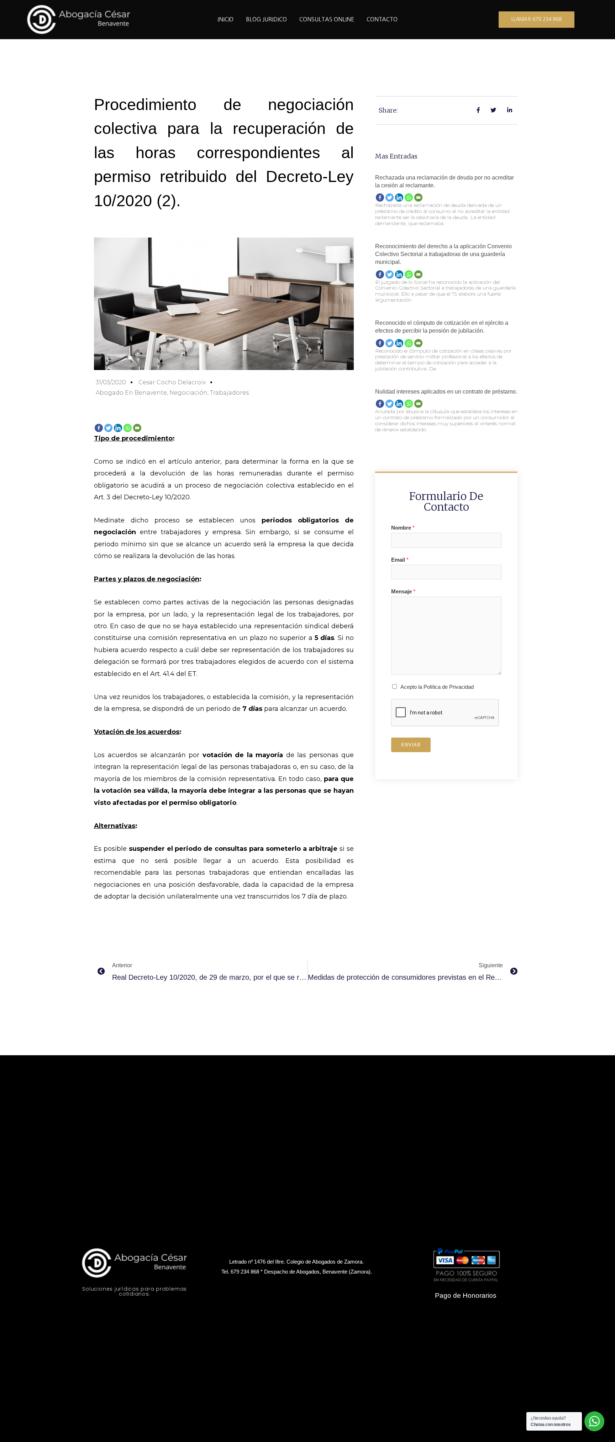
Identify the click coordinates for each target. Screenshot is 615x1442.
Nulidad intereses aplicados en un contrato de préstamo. (446, 392)
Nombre (403, 528)
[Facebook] (99, 428)
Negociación (188, 392)
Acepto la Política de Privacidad (437, 687)
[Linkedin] (118, 428)
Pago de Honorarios (465, 1295)
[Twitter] (108, 428)
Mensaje (403, 591)
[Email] (137, 428)
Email (400, 560)
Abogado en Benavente (131, 392)
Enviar (411, 745)
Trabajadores (229, 392)
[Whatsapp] (127, 428)
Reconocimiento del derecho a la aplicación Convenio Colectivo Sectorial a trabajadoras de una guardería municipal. (443, 254)
